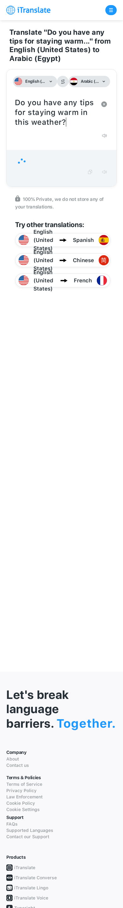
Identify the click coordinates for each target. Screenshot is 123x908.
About (12, 758)
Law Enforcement (24, 796)
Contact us (17, 765)
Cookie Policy (20, 803)
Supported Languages (29, 830)
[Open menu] (111, 10)
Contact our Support (27, 836)
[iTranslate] (28, 10)
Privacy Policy (21, 790)
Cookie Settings (23, 809)
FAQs (12, 824)
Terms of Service (24, 784)
